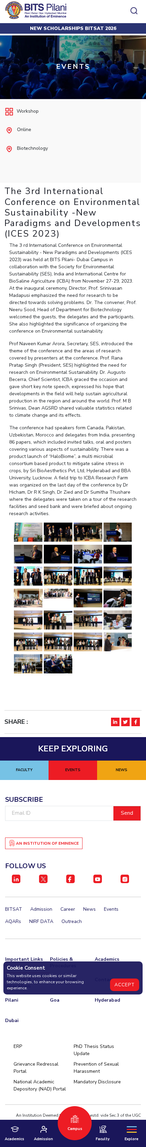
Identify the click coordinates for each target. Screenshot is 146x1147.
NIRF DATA (41, 921)
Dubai (12, 1020)
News (89, 909)
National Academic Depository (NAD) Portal (40, 1085)
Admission (41, 909)
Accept (124, 985)
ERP (18, 1046)
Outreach (71, 921)
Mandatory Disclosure (97, 1082)
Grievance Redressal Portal (36, 1067)
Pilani (11, 1000)
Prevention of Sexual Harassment (96, 1067)
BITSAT (13, 909)
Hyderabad (107, 1000)
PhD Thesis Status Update (94, 1050)
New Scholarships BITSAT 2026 (73, 28)
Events (111, 909)
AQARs (13, 921)
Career (67, 909)
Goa (54, 1000)
